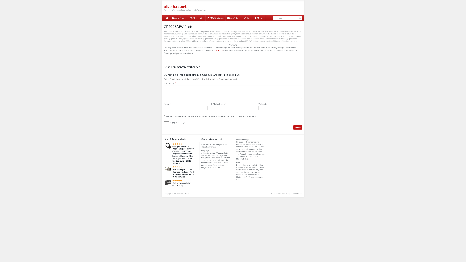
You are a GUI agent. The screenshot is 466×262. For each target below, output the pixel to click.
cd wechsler (281, 34)
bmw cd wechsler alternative (262, 31)
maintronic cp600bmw (271, 41)
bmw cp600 (192, 34)
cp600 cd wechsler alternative (270, 36)
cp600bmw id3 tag (191, 41)
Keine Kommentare (289, 41)
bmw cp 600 (182, 34)
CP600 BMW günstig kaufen (247, 36)
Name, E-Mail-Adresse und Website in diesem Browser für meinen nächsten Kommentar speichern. (211, 116)
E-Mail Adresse (218, 104)
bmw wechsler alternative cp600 (222, 34)
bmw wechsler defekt (267, 34)
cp (176, 36)
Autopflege (179, 18)
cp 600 (180, 36)
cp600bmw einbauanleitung (276, 38)
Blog (248, 18)
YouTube (234, 18)
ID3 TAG (248, 41)
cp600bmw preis (222, 41)
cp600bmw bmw (210, 38)
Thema (226, 31)
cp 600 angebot (190, 36)
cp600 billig (231, 36)
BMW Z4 (219, 31)
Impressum (297, 193)
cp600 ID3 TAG (176, 38)
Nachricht (218, 50)
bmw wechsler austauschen (247, 34)
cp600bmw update (237, 41)
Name (167, 104)
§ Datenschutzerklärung (280, 193)
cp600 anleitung (219, 36)
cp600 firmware (289, 36)
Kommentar (170, 83)
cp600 (210, 36)
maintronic (257, 41)
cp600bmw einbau (258, 38)
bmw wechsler (203, 34)
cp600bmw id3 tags (207, 41)
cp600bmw (199, 38)
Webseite (262, 104)
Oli (179, 31)
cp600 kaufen (188, 38)
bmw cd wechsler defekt (283, 31)
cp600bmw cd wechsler (227, 38)
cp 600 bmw (202, 36)
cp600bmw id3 (177, 41)
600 (243, 31)
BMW (212, 31)
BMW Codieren (216, 18)
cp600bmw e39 (244, 38)
